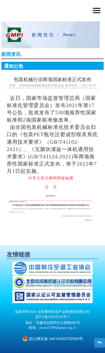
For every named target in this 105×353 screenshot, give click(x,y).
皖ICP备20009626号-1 (52, 317)
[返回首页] (99, 343)
